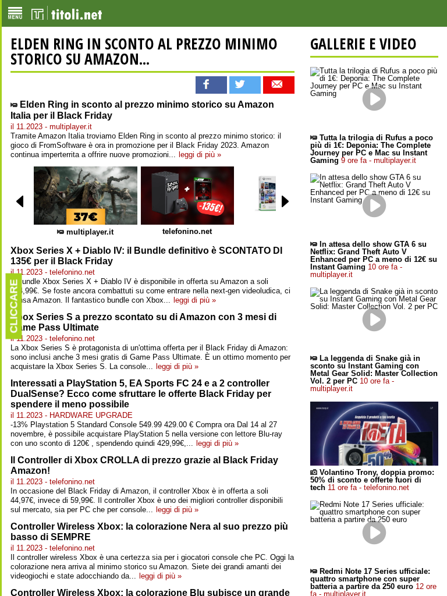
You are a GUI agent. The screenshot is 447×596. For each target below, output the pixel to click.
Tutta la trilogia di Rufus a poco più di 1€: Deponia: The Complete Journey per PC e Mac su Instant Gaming (371, 149)
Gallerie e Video (363, 43)
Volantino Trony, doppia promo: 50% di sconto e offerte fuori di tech (372, 480)
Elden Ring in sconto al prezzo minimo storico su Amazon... (144, 51)
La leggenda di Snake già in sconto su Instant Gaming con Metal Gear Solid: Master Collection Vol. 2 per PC (374, 373)
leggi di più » (200, 154)
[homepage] (67, 13)
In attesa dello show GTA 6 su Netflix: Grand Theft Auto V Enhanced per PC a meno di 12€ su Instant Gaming (373, 259)
